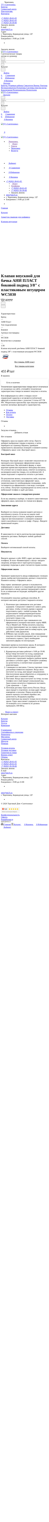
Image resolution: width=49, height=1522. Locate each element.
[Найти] (3, 69)
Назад (14, 144)
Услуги (4, 723)
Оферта (4, 817)
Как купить (11, 412)
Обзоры (4, 757)
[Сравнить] (3, 306)
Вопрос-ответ (7, 755)
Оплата (9, 415)
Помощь (4, 743)
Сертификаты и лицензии (12, 732)
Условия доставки (8, 750)
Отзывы (9, 410)
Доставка (10, 417)
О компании (6, 730)
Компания (5, 725)
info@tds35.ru (6, 29)
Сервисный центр (8, 739)
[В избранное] (3, 303)
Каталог (4, 719)
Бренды (4, 721)
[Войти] (2, 129)
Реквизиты (5, 734)
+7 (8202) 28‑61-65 (9, 18)
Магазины (5, 737)
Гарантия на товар (9, 753)
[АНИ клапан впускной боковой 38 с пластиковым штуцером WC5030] (25, 245)
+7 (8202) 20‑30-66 (9, 23)
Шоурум (4, 741)
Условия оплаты (8, 748)
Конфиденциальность (10, 815)
